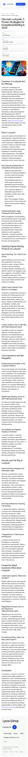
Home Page (7, 733)
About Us (5, 751)
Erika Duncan (6, 35)
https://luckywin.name (15, 121)
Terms (16, 751)
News (7, 13)
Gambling (12, 13)
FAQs (22, 733)
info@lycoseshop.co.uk (11, 737)
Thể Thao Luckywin (8, 707)
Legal (21, 751)
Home (3, 13)
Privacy (11, 751)
